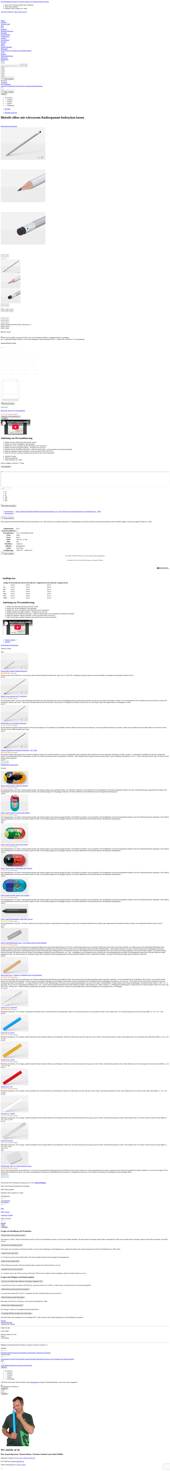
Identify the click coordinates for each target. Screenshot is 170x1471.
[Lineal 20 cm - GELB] (14, 1058)
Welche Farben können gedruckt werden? (13, 1235)
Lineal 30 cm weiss (7, 1140)
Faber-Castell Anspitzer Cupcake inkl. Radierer (15, 813)
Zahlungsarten (30, 86)
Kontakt (3, 1223)
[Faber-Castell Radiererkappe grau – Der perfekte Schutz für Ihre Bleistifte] (14, 941)
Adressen (22, 86)
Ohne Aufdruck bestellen (9, 506)
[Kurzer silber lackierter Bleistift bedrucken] (14, 669)
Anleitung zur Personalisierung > (11, 416)
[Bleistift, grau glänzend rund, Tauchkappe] (14, 694)
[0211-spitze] (23, 186)
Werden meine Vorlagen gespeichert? (12, 1305)
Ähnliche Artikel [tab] (10, 640)
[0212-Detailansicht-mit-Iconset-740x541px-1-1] (23, 143)
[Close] (1, 308)
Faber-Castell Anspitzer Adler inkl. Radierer (14, 786)
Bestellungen (39, 86)
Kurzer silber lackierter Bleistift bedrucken (14, 671)
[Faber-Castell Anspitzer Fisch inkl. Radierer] (14, 843)
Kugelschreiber (31, 1353)
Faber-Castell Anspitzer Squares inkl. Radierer (15, 895)
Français (9, 101)
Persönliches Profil (13, 86)
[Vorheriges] (3, 255)
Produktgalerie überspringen (9, 645)
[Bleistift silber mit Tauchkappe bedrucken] (14, 721)
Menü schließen (8, 79)
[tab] (53, 511)
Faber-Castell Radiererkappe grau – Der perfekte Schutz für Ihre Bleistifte (24, 943)
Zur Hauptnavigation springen (39, 1)
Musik (22, 1359)
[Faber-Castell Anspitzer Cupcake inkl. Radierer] (14, 811)
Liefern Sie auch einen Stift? (10, 1253)
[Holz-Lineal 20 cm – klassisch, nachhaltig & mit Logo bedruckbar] (14, 973)
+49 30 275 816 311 (29, 1458)
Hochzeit (13, 1359)
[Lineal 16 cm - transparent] (14, 1005)
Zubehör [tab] (7, 642)
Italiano (9, 103)
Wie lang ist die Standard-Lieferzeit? (12, 1245)
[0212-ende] (23, 228)
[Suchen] (21, 65)
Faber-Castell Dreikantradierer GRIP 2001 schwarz (17, 919)
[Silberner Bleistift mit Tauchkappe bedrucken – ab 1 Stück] (14, 748)
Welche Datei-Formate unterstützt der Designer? (15, 1289)
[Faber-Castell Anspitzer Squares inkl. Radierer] (14, 893)
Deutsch (9, 98)
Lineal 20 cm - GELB (7, 1059)
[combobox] (10, 66)
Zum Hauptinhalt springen (9, 1)
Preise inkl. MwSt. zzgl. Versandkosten (13, 410)
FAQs (24, 1465)
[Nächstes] (7, 255)
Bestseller (4, 1353)
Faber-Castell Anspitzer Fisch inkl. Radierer (14, 844)
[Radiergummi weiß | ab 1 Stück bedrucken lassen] (14, 1164)
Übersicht (4, 86)
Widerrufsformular (6, 1322)
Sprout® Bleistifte (30, 1359)
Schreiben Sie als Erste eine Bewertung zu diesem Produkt (85, 560)
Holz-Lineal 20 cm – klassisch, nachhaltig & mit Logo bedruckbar (21, 975)
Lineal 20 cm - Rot (6, 1086)
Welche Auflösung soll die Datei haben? (13, 1297)
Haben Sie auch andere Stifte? (10, 1261)
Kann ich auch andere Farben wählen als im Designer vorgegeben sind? (22, 1281)
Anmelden (4, 82)
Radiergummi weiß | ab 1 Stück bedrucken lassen (16, 1166)
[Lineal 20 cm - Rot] (14, 1085)
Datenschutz (28, 1365)
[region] (85, 228)
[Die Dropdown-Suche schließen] (26, 65)
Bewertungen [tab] (9, 513)
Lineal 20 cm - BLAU (8, 1032)
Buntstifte (23, 1353)
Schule (18, 1359)
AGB (3, 1365)
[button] (85, 414)
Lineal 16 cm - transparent (9, 1007)
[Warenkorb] (2, 89)
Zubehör (47, 1353)
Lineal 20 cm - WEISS (8, 1113)
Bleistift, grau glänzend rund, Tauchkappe (14, 696)
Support (3, 1321)
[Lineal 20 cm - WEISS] (14, 1112)
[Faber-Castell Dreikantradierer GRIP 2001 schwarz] (14, 917)
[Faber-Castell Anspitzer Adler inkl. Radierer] (14, 784)
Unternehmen (5, 1359)
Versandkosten (34, 1382)
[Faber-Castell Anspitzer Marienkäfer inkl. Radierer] (14, 866)
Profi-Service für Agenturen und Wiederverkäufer (58, 1359)
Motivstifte (39, 1359)
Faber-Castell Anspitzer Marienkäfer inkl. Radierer (16, 868)
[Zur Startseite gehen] (13, 19)
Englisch (10, 100)
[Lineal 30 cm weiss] (14, 1139)
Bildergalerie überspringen (9, 126)
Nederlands (10, 105)
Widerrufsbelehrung (11, 1365)
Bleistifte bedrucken (13, 1353)
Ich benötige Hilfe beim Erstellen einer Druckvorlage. (16, 1313)
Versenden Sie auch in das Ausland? (12, 1269)
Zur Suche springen (24, 1)
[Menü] (3, 62)
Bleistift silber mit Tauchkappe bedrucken (14, 723)
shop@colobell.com (18, 1461)
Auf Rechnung (5, 1201)
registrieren (7, 84)
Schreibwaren (40, 1353)
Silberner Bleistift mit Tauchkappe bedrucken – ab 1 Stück (19, 750)
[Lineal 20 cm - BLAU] (14, 1031)
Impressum (20, 1365)
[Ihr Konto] (3, 75)
